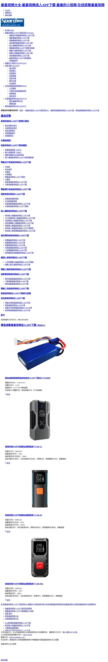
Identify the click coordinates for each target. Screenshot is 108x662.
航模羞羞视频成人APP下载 (15, 240)
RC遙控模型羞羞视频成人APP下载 (18, 623)
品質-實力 (8, 614)
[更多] (7, 394)
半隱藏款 (8, 174)
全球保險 (12, 83)
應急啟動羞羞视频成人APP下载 (87, 110)
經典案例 (12, 93)
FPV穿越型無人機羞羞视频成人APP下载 (20, 218)
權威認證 (12, 104)
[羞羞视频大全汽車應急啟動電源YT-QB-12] (40, 442)
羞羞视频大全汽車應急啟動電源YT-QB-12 (23, 447)
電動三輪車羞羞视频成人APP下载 (16, 269)
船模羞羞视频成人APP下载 (15, 243)
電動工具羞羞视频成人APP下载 (21, 53)
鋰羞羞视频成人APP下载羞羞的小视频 (19, 611)
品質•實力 (12, 66)
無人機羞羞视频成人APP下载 (20, 45)
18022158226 (27, 635)
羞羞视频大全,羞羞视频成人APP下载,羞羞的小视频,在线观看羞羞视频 (53, 5)
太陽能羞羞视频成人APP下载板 (16, 206)
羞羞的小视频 (15, 63)
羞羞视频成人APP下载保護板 (20, 58)
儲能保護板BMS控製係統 (14, 155)
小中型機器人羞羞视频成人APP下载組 (19, 262)
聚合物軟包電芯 (11, 126)
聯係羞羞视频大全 (15, 106)
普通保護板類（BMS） (13, 150)
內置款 (7, 172)
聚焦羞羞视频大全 (12, 616)
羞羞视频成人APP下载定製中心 (19, 33)
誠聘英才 (8, 13)
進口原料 (12, 68)
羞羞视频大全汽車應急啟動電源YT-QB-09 (23, 515)
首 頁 (9, 30)
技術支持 (12, 96)
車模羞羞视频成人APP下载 (15, 245)
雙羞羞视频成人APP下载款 (15, 177)
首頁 (21, 110)
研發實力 (12, 71)
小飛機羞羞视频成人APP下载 (16, 250)
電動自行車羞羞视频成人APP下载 (21, 35)
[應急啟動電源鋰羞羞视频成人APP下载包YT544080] (40, 374)
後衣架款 (8, 169)
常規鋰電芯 (9, 136)
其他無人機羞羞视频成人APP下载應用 (19, 228)
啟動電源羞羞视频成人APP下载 (62, 110)
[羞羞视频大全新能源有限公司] (12, 25)
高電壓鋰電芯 (10, 133)
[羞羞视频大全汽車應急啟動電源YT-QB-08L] (40, 580)
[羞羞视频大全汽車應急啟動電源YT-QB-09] (40, 511)
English (7, 10)
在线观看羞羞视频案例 (15, 86)
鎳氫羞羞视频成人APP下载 (15, 305)
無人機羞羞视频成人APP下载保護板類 (19, 157)
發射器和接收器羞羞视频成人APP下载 (19, 253)
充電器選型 (6, 140)
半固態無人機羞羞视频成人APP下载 (18, 221)
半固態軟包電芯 (11, 128)
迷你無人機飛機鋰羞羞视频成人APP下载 (20, 231)
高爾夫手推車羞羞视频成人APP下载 (18, 308)
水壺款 (7, 179)
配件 (3, 315)
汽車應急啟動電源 (12, 628)
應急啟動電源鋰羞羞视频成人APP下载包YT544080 (27, 378)
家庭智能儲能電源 (12, 199)
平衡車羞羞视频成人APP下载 (16, 184)
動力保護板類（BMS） (13, 152)
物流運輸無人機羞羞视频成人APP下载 (19, 223)
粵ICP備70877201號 (70, 632)
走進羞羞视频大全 (16, 99)
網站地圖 (8, 15)
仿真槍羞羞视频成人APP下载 (16, 248)
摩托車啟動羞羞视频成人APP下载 (17, 279)
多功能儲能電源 (11, 201)
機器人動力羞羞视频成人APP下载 (17, 264)
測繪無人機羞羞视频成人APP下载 (17, 226)
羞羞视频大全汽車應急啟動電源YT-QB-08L (24, 584)
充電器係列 (13, 61)
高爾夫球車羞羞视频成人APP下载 (17, 303)
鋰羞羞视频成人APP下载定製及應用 (18, 608)
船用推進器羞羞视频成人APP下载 (17, 310)
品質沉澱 (12, 78)
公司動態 (12, 88)
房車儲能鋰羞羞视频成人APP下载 (17, 204)
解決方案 (12, 81)
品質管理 (12, 76)
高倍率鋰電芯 (10, 131)
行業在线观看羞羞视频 (17, 91)
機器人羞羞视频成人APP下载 (20, 50)
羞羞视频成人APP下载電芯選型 (15, 121)
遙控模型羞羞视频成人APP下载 (21, 43)
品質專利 (12, 73)
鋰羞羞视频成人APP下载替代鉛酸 (21, 48)
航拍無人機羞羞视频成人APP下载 (17, 215)
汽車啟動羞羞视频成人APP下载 (16, 281)
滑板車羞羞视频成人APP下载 (16, 182)
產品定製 (6, 115)
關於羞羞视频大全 (16, 101)
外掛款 (7, 167)
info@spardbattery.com (17, 637)
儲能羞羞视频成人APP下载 (19, 38)
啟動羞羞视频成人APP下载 (19, 40)
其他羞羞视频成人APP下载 (19, 56)
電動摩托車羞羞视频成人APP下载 (16, 189)
